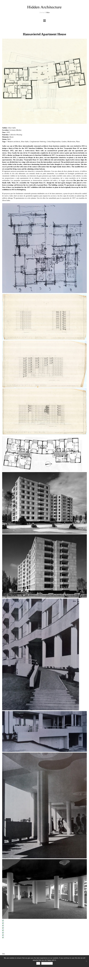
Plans (78, 141)
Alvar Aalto (12, 128)
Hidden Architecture (44, 7)
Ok (38, 963)
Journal (42, 12)
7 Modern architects (13, 141)
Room (11, 137)
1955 (8, 132)
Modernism (71, 141)
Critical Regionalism (54, 141)
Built (9, 139)
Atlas (48, 12)
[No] (86, 961)
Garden (64, 141)
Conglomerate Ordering (38, 141)
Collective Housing (15, 135)
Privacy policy (47, 963)
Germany (12, 130)
